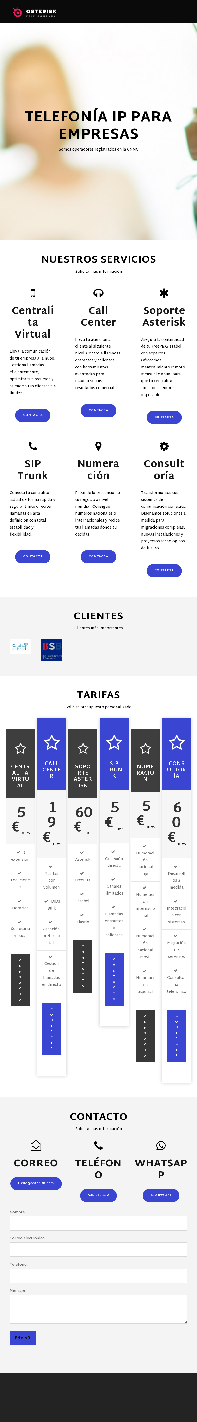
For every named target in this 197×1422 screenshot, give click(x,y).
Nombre (17, 1212)
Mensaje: (18, 1291)
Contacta (20, 980)
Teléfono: (19, 1264)
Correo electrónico (27, 1238)
